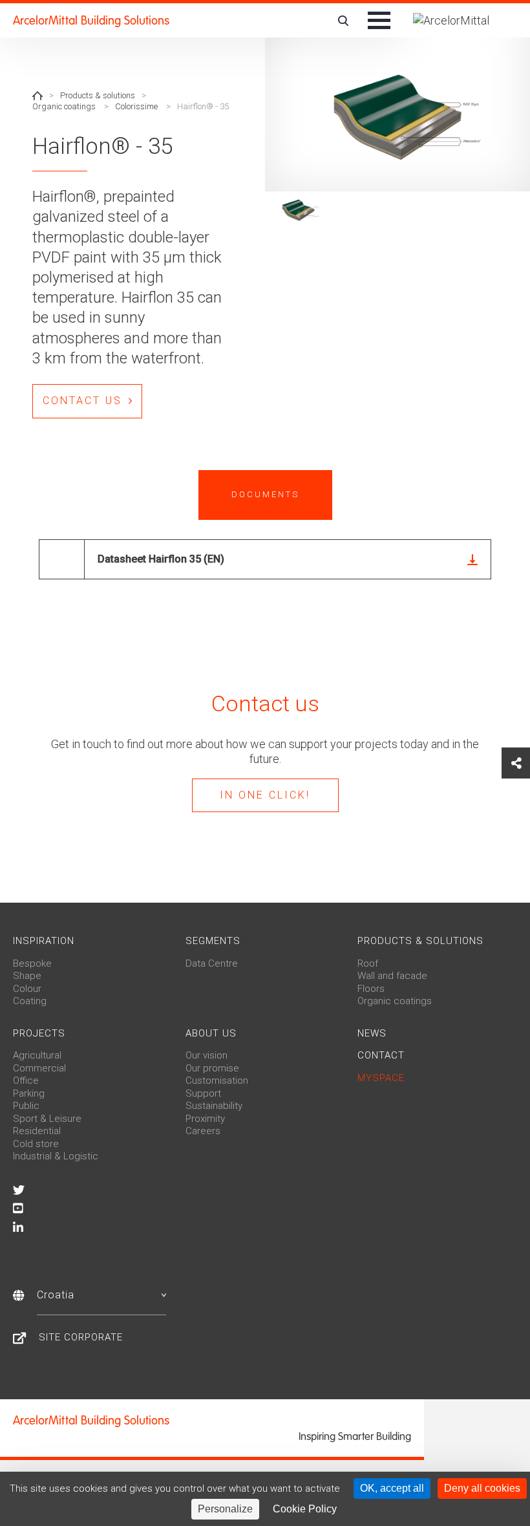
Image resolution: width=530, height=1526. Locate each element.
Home (37, 96)
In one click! (265, 795)
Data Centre (212, 963)
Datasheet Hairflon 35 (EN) (161, 559)
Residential (37, 1131)
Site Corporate (81, 1337)
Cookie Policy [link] (305, 1508)
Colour (27, 988)
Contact (381, 1055)
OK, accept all (392, 1488)
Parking (29, 1093)
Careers (203, 1131)
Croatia (55, 1295)
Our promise (212, 1068)
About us (211, 1033)
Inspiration (43, 941)
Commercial (39, 1068)
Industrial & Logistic (55, 1156)
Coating (30, 1001)
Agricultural (37, 1055)
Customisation (217, 1080)
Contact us (82, 400)
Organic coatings (64, 106)
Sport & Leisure (47, 1118)
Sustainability (214, 1106)
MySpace (381, 1078)
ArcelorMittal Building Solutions (91, 21)
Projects (39, 1033)
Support (203, 1093)
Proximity (205, 1118)
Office (26, 1080)
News (372, 1033)
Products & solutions (97, 95)
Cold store (36, 1144)
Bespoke (32, 963)
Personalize (225, 1508)
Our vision (207, 1055)
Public (26, 1106)
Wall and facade (392, 976)
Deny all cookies (482, 1488)
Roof (367, 963)
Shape (27, 976)
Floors (371, 988)
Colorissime (136, 106)
